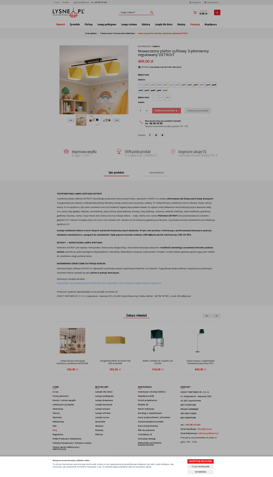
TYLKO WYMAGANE (200, 467)
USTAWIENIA (200, 472)
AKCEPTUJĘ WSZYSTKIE (200, 461)
